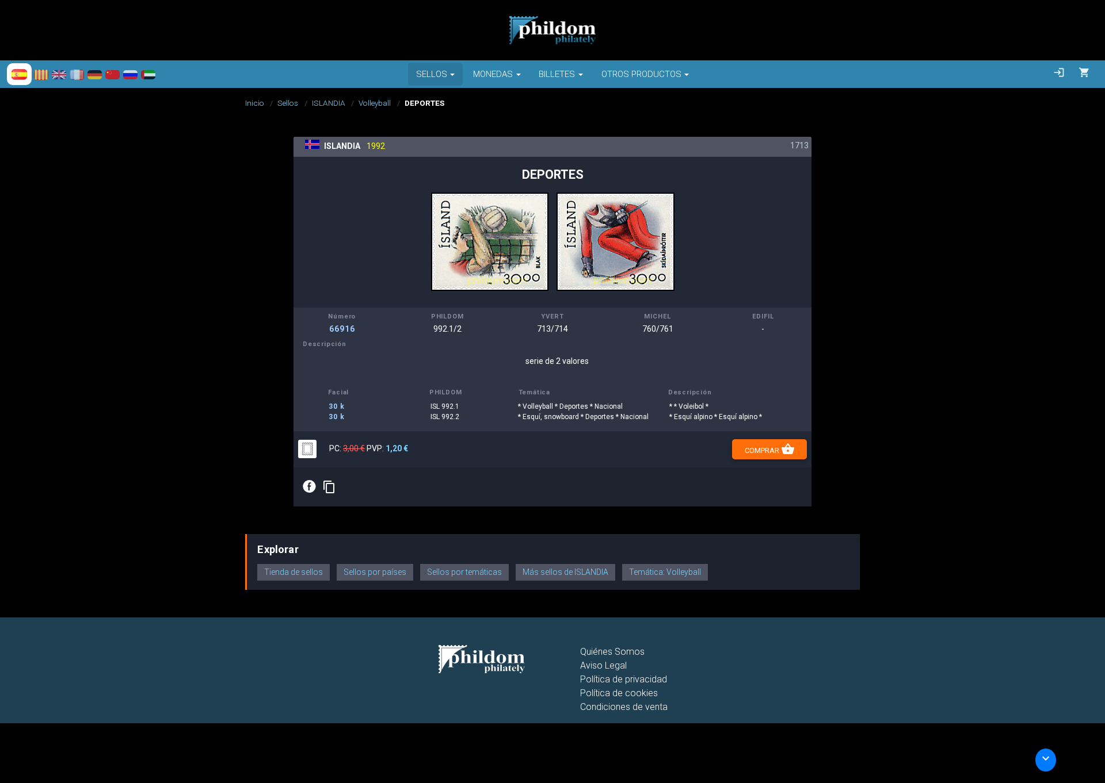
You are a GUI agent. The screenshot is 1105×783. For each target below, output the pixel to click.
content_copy (329, 487)
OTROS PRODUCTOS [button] (641, 74)
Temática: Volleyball (665, 572)
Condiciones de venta (624, 706)
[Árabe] (148, 74)
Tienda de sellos (293, 572)
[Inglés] (59, 74)
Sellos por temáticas (464, 572)
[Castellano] (19, 74)
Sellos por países (375, 572)
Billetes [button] (557, 74)
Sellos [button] (431, 74)
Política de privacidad (623, 679)
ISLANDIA (328, 103)
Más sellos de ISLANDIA (565, 572)
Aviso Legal (603, 665)
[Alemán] (94, 74)
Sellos (287, 103)
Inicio (254, 103)
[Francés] (76, 74)
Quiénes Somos (612, 651)
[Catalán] (41, 74)
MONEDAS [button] (493, 74)
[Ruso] (130, 74)
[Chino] (112, 74)
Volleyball (375, 103)
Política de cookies (619, 693)
